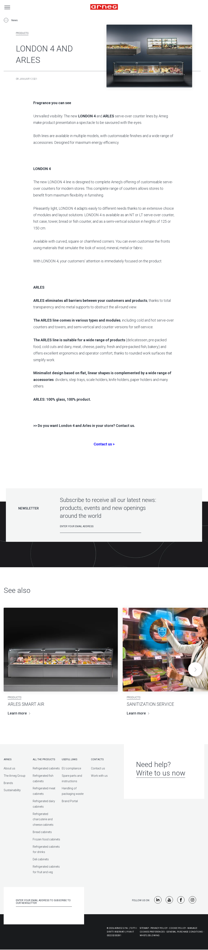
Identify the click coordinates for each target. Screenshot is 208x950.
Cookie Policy (177, 928)
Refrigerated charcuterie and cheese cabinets (43, 819)
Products (22, 33)
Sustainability (12, 790)
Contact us (98, 768)
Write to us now (160, 773)
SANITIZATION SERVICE (150, 704)
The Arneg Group (14, 775)
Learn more (17, 713)
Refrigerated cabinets (46, 768)
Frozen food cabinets (46, 839)
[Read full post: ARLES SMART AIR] (61, 650)
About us (9, 768)
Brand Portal (70, 801)
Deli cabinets (41, 859)
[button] (195, 669)
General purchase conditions (184, 932)
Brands (8, 783)
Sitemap (144, 928)
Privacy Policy (159, 928)
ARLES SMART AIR (26, 704)
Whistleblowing (150, 935)
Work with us (99, 775)
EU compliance (71, 768)
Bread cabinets (42, 832)
